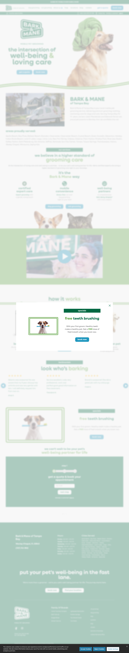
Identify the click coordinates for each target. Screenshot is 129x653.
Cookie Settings (113, 649)
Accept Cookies (86, 649)
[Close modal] (109, 305)
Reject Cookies (99, 649)
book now (82, 339)
